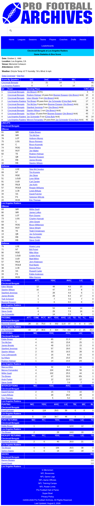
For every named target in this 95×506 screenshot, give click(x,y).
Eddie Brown (35, 132)
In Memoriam (47, 469)
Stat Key (20, 75)
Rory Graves (34, 215)
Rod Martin (34, 265)
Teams (43, 39)
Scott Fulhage (7, 410)
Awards (83, 39)
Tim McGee (32, 104)
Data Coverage (8, 75)
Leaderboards (47, 45)
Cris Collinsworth (9, 355)
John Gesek (34, 222)
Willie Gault (34, 209)
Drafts (73, 39)
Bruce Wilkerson (36, 225)
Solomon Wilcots (36, 197)
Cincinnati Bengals (9, 83)
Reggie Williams (36, 188)
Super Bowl (47, 493)
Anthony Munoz (36, 138)
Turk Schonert (7, 299)
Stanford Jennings (35, 107)
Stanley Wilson (33, 110)
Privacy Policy (47, 496)
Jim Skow (33, 175)
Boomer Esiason (60, 95)
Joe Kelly (33, 185)
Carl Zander (34, 182)
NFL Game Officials (47, 479)
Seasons (33, 39)
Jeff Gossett (6, 417)
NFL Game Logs (47, 476)
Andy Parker (6, 379)
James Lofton (35, 212)
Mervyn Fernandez (35, 120)
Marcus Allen (35, 237)
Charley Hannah (36, 219)
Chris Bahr (67, 101)
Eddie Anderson (36, 274)
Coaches (63, 39)
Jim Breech (32, 92)
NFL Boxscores (47, 473)
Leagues (21, 39)
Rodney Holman (34, 95)
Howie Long (34, 246)
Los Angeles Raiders (10, 86)
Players (52, 39)
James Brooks (35, 160)
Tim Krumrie (34, 172)
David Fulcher (35, 194)
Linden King (34, 256)
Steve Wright (35, 228)
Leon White (34, 178)
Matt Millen (34, 259)
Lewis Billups (35, 191)
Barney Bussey (8, 460)
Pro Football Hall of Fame (47, 489)
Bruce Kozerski (36, 145)
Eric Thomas (34, 200)
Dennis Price (35, 268)
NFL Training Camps (47, 483)
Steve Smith (34, 240)
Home (11, 39)
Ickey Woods (32, 98)
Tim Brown (31, 101)
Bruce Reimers (35, 141)
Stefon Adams (7, 451)
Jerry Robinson (36, 262)
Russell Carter (35, 271)
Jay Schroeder (54, 101)
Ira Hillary (31, 114)
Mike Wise (33, 253)
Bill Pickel (33, 249)
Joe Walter (34, 151)
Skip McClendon (36, 169)
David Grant (6, 463)
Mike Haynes (35, 277)
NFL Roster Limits (47, 486)
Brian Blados (35, 148)
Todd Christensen (37, 231)
